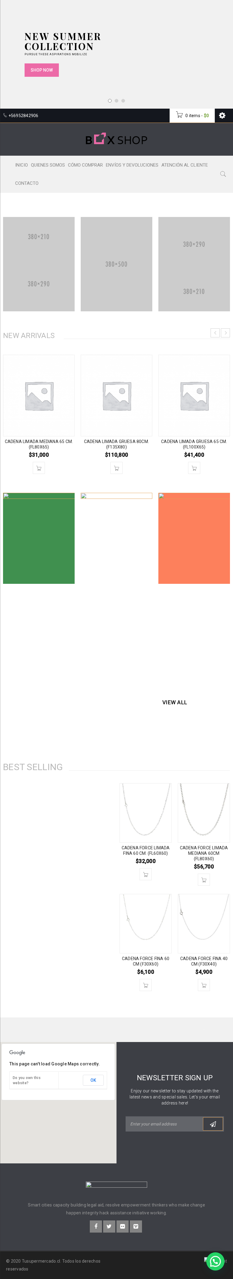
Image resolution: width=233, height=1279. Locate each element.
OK (93, 1080)
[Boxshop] (39, 264)
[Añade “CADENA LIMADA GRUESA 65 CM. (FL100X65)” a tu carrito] (194, 468)
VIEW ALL (174, 702)
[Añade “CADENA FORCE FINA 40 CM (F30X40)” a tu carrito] (204, 985)
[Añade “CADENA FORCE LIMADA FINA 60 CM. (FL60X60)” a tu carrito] (146, 874)
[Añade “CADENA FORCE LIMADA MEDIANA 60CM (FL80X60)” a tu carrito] (204, 880)
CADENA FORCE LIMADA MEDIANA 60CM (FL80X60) (204, 853)
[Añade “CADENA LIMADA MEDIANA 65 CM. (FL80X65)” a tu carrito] (39, 468)
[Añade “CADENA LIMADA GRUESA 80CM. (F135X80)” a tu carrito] (116, 468)
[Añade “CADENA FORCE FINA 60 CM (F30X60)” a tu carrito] (146, 985)
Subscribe (213, 1124)
